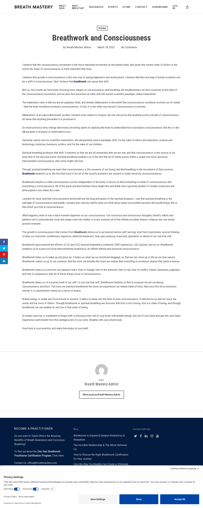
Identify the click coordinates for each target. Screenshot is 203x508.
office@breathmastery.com (42, 462)
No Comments (129, 47)
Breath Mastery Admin (78, 47)
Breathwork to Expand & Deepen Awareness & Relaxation (99, 437)
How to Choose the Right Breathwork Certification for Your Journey (101, 456)
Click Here (58, 455)
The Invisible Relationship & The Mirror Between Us (100, 447)
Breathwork (28, 173)
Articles (102, 28)
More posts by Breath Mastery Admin (101, 394)
